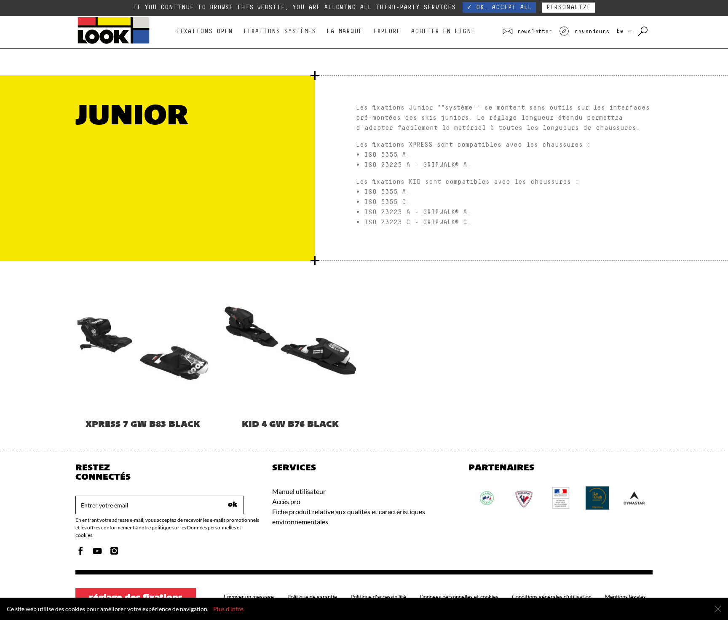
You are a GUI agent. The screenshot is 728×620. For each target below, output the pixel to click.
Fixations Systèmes (280, 31)
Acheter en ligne (443, 31)
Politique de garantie (312, 596)
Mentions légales (625, 596)
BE (621, 31)
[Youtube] (97, 553)
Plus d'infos (228, 608)
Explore (386, 31)
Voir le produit (143, 369)
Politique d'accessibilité (378, 596)
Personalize (568, 7)
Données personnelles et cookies (459, 596)
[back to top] (704, 596)
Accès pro (286, 501)
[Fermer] (718, 609)
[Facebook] (80, 553)
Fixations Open (204, 31)
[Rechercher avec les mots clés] (643, 31)
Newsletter (533, 32)
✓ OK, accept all (499, 7)
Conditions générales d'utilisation (552, 596)
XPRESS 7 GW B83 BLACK (143, 425)
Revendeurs (590, 32)
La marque (344, 31)
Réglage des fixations (135, 598)
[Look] (113, 43)
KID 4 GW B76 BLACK (290, 425)
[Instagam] (114, 553)
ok (232, 505)
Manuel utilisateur (299, 491)
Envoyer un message (249, 596)
